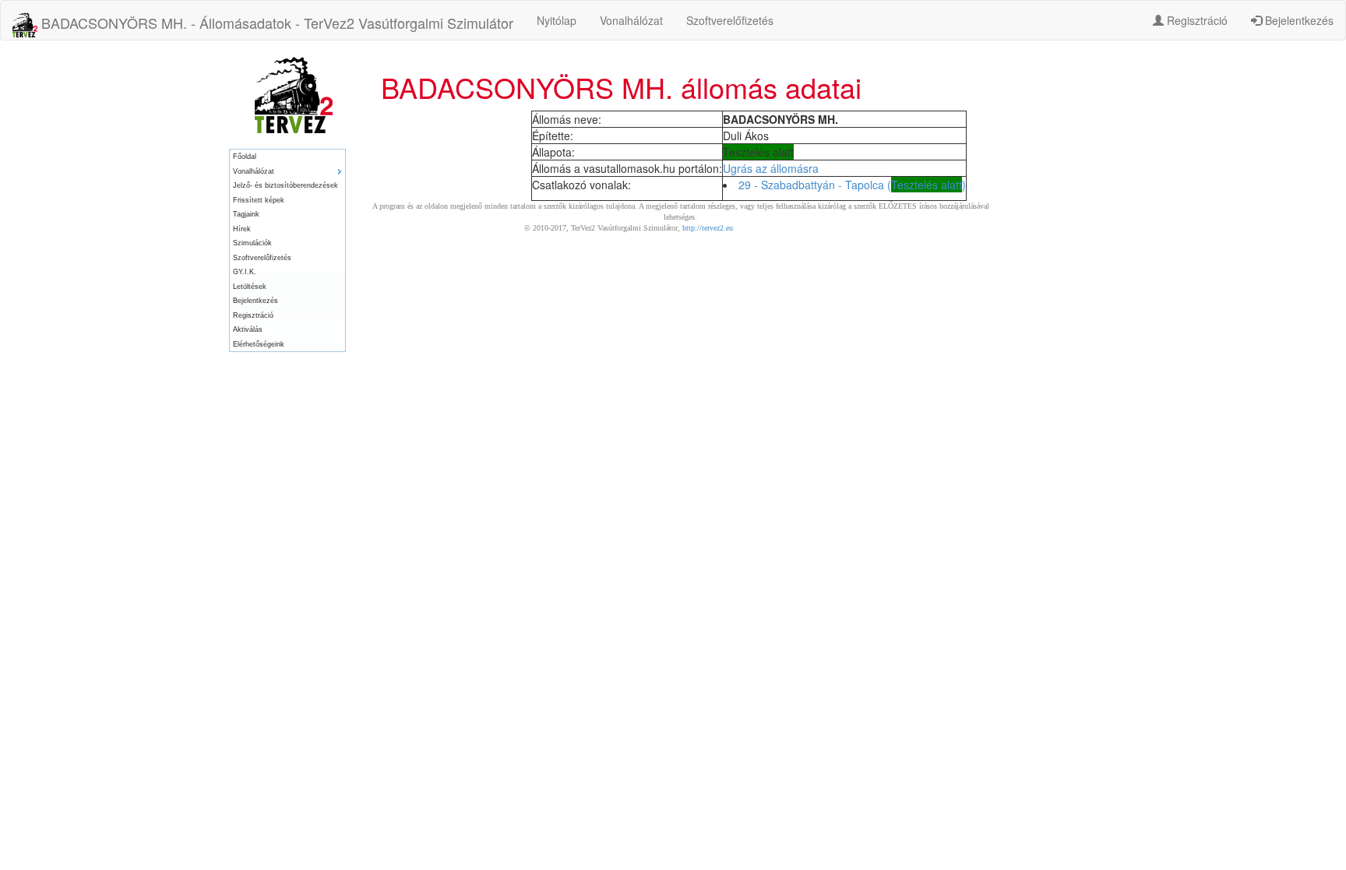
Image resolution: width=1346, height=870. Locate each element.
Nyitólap (556, 20)
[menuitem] (287, 157)
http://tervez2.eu (707, 228)
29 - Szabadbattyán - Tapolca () (852, 184)
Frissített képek (258, 200)
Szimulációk (252, 243)
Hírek (242, 229)
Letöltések (249, 287)
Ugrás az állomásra (771, 168)
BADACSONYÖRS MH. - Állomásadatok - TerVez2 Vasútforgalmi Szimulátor (275, 22)
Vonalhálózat (631, 20)
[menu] (287, 250)
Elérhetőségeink (258, 344)
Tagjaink (246, 214)
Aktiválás (248, 329)
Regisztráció (1196, 20)
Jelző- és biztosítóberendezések (285, 185)
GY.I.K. (244, 272)
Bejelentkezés (1298, 20)
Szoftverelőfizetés (729, 20)
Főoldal (244, 156)
